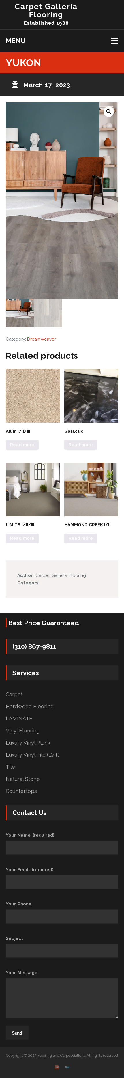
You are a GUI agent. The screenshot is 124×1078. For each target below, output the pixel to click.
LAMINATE (19, 718)
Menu (15, 40)
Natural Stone (23, 779)
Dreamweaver (41, 339)
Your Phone (18, 904)
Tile (10, 767)
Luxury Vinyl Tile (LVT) (32, 755)
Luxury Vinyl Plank (28, 742)
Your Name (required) (30, 835)
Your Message (21, 972)
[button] (109, 111)
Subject (14, 938)
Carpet (14, 694)
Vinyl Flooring (23, 730)
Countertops (21, 791)
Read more (22, 444)
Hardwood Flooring (30, 706)
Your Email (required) (30, 869)
